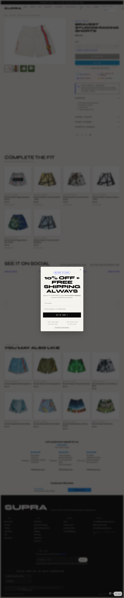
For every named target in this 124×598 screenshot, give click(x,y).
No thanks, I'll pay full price (62, 327)
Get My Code (61, 315)
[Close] (80, 269)
